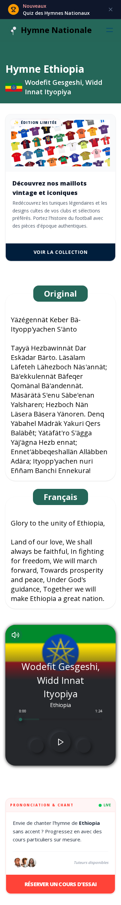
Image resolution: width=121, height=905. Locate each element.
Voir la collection (61, 252)
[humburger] (109, 30)
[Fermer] (111, 9)
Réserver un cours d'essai (60, 884)
